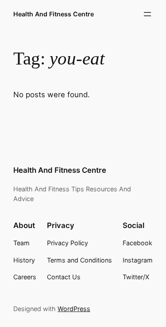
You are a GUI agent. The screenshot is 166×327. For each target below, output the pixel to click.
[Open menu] (147, 14)
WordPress (74, 308)
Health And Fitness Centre (53, 14)
